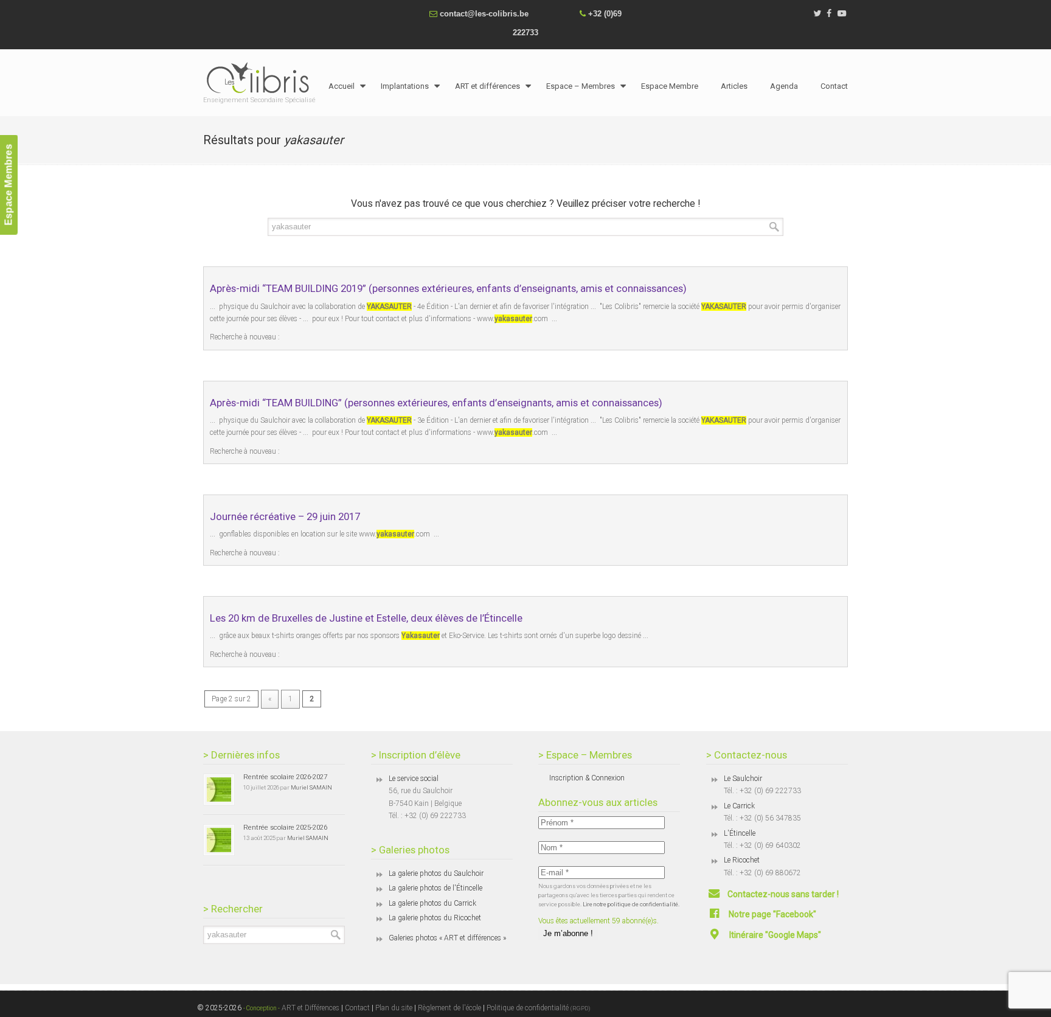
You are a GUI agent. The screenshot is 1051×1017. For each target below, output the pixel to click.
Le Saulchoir (743, 778)
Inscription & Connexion (587, 778)
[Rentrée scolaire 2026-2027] (219, 789)
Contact (357, 1008)
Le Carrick (739, 806)
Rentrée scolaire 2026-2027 (285, 776)
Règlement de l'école (449, 1008)
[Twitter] (817, 13)
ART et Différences (309, 1008)
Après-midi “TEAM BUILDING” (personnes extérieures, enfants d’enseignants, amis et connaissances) (436, 403)
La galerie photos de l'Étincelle (435, 888)
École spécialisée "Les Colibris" (261, 77)
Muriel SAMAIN (311, 787)
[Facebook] (829, 13)
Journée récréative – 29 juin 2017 (285, 516)
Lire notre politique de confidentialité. (631, 904)
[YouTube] (842, 13)
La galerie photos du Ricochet (435, 918)
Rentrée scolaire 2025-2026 (285, 827)
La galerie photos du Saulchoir (436, 873)
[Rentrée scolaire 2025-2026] (219, 840)
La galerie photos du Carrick (432, 903)
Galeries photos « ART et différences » (447, 938)
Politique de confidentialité (539, 1008)
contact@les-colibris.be (484, 13)
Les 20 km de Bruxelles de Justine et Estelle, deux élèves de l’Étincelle (366, 618)
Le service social (414, 778)
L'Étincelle (739, 833)
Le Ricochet (742, 860)
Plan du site (393, 1008)
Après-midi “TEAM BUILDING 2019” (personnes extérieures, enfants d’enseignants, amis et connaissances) (448, 288)
